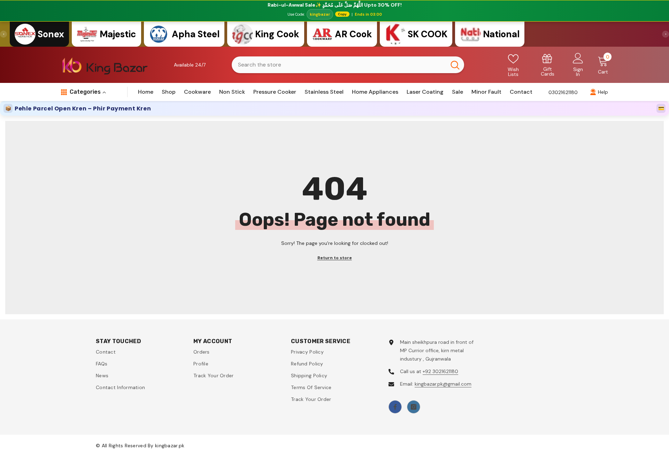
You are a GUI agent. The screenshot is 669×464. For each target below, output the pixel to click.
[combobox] (339, 64)
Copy (342, 14)
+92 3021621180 (440, 371)
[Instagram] (413, 406)
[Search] (348, 64)
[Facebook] (395, 406)
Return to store (334, 258)
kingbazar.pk (169, 445)
